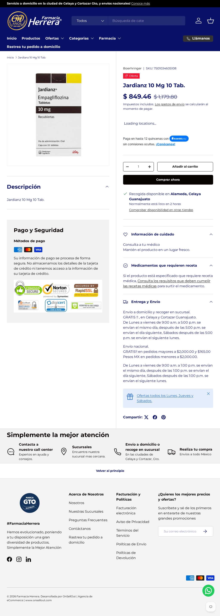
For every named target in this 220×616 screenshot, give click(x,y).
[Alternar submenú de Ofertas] (62, 38)
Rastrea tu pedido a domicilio (33, 47)
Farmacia (107, 38)
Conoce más (140, 3)
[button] (210, 20)
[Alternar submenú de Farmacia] (119, 38)
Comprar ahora (168, 180)
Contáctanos (80, 529)
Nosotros (76, 503)
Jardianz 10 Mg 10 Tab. (32, 57)
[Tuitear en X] (146, 417)
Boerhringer (132, 68)
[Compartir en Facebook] (155, 417)
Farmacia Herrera (28, 596)
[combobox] (128, 20)
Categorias (79, 38)
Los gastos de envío (170, 104)
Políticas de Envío (131, 544)
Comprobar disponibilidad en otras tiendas (161, 210)
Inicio (12, 38)
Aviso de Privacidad (132, 522)
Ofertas (52, 38)
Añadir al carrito (185, 166)
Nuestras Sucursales (86, 511)
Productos (31, 38)
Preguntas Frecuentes (88, 520)
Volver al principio (110, 471)
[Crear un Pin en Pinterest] (163, 417)
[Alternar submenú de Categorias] (92, 38)
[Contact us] (208, 591)
